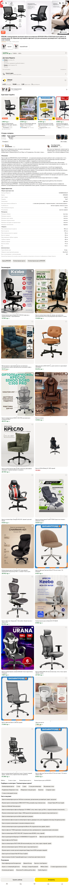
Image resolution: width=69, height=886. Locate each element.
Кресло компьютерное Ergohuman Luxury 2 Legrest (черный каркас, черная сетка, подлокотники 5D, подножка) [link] (17, 774)
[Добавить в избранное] (63, 3)
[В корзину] (17, 118)
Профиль (62, 884)
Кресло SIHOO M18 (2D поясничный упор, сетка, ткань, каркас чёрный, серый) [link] (51, 672)
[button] (3, 32)
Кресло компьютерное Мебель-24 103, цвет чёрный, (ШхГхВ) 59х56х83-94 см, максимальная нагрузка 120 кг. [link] (10, 124)
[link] (8, 786)
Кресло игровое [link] (39, 418)
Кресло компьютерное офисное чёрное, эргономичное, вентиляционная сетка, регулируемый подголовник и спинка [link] (51, 315)
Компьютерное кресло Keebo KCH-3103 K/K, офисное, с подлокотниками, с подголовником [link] (16, 315)
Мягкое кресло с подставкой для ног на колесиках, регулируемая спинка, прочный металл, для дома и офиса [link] (16, 366)
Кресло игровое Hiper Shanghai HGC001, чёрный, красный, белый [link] (17, 520)
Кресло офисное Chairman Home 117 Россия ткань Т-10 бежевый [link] (49, 571)
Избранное (34, 884)
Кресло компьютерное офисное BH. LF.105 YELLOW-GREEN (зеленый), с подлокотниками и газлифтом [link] (17, 469)
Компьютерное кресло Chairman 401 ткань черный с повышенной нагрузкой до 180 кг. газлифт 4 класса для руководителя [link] (16, 571)
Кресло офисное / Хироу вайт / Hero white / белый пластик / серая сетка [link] (17, 621)
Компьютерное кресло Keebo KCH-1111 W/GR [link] (46, 621)
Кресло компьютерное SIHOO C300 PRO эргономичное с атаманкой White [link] (16, 418)
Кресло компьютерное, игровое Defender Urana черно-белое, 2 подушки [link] (17, 672)
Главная (7, 884)
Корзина (48, 884)
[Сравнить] (60, 3)
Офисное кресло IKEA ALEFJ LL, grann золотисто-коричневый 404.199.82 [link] (51, 366)
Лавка (21, 884)
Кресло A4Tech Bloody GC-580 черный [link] (45, 468)
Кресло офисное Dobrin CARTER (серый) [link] (12, 722)
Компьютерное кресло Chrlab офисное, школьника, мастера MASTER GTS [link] (45, 124)
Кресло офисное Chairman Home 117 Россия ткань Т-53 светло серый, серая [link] (51, 774)
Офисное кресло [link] (39, 722)
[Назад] (3, 3)
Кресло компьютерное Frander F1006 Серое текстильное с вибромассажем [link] (50, 520)
